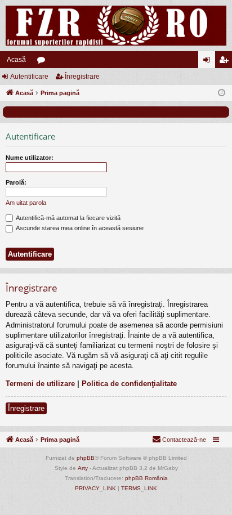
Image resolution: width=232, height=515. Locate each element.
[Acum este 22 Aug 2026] (221, 93)
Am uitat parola (26, 202)
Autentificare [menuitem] (209, 62)
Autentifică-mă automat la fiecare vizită (68, 217)
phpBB (86, 458)
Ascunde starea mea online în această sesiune (79, 228)
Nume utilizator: (29, 157)
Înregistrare (82, 76)
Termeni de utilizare (40, 383)
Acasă (16, 60)
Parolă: (16, 182)
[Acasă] (116, 25)
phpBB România (146, 478)
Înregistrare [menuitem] (226, 62)
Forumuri (43, 62)
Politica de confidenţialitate (129, 383)
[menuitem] (179, 439)
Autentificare (29, 76)
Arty (83, 468)
